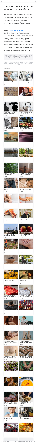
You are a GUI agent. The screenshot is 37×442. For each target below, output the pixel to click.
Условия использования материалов (23, 441)
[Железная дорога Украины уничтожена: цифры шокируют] (11, 231)
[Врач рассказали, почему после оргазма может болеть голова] (26, 185)
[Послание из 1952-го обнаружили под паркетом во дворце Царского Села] (11, 94)
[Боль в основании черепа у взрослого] (11, 307)
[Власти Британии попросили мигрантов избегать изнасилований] (11, 139)
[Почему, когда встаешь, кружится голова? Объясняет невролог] (26, 139)
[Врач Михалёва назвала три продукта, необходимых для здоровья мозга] (11, 216)
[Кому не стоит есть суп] (26, 384)
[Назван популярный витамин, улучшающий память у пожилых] (26, 155)
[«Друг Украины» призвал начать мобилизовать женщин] (26, 216)
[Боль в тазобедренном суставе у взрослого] (11, 185)
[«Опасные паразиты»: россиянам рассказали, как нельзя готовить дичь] (11, 399)
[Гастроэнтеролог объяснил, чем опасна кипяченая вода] (26, 109)
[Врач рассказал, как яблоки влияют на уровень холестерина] (26, 124)
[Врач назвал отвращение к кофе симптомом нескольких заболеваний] (11, 414)
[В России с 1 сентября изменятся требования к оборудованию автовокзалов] (26, 414)
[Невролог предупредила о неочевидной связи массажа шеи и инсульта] (11, 338)
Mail (1, 441)
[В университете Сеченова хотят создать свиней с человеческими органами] (26, 353)
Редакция (15, 441)
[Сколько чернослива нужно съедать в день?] (11, 262)
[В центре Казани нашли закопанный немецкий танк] (11, 124)
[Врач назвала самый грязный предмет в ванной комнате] (26, 170)
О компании (4, 441)
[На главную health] (6, 1)
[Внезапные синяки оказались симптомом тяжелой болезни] (26, 246)
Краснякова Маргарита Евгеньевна (15, 30)
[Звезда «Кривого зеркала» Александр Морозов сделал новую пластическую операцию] (26, 94)
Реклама (8, 441)
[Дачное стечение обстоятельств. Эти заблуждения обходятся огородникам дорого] (11, 246)
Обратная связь (31, 441)
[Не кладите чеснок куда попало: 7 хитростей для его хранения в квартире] (11, 368)
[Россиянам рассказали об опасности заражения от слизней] (26, 430)
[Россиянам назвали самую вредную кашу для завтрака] (11, 430)
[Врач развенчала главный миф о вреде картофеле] (26, 399)
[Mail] (3, 1)
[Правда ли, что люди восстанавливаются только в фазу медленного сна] (26, 277)
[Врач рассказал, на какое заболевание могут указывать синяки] (26, 338)
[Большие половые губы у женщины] (11, 78)
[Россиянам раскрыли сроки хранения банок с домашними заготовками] (26, 307)
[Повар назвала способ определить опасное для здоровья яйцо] (26, 201)
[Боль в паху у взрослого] (26, 323)
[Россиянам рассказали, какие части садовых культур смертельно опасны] (26, 368)
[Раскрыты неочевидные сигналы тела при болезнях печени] (11, 201)
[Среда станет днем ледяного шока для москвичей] (11, 170)
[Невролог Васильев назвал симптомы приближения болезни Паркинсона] (26, 262)
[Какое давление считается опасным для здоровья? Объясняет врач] (26, 78)
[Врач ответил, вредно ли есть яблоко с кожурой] (26, 231)
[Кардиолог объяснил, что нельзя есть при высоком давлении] (11, 384)
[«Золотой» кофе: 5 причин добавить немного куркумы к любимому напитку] (11, 277)
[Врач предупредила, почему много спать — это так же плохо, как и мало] (26, 292)
